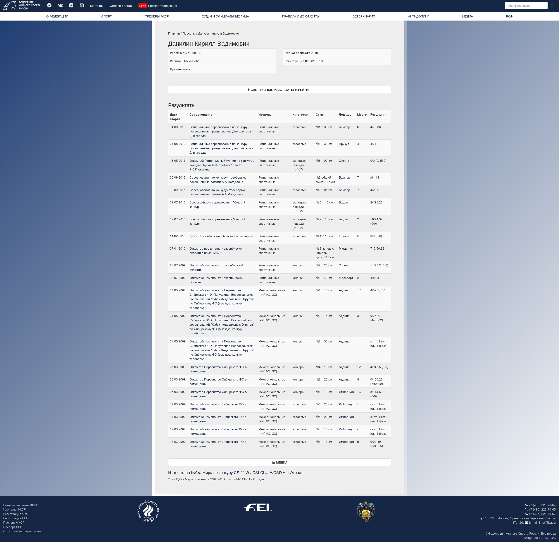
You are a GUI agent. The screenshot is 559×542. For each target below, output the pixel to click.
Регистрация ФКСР (16, 513)
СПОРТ (106, 16)
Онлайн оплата (121, 5)
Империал (346, 391)
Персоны (189, 33)
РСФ (509, 16)
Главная (174, 33)
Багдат (343, 202)
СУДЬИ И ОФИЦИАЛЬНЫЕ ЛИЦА (225, 16)
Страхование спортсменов (22, 531)
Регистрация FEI (15, 518)
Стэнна (344, 160)
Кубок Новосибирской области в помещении (221, 236)
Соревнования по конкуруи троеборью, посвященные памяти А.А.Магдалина (218, 179)
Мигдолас (346, 248)
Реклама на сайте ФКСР (20, 505)
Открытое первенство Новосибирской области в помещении (216, 250)
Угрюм (343, 265)
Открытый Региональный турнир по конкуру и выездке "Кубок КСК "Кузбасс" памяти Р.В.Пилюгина (222, 164)
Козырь (344, 236)
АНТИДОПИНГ (418, 16)
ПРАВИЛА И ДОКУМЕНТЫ (300, 16)
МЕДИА (467, 16)
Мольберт (346, 277)
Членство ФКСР (14, 509)
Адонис (344, 290)
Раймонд (345, 404)
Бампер (344, 127)
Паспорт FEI (12, 527)
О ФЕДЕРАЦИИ (57, 16)
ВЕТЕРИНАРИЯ (364, 16)
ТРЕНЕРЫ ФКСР (157, 16)
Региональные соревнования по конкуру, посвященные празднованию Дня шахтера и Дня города (222, 131)
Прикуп (344, 143)
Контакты (96, 5)
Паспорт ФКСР (13, 522)
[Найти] (552, 5)
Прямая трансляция (158, 5)
